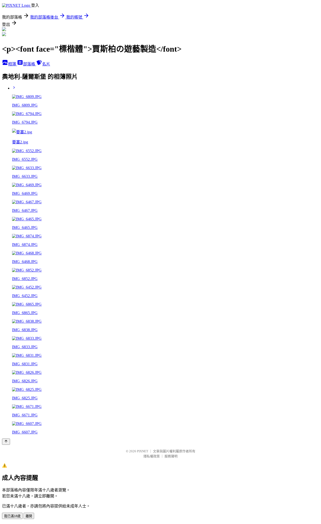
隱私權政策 (151, 456)
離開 (29, 516)
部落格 (29, 64)
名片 (46, 64)
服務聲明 (171, 456)
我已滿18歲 (12, 516)
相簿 (12, 64)
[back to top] (6, 442)
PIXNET (142, 451)
